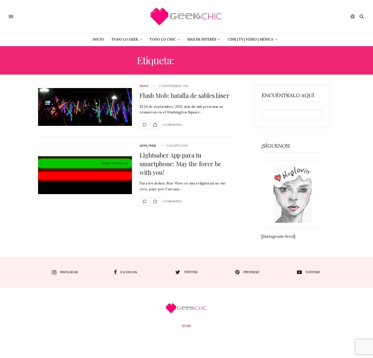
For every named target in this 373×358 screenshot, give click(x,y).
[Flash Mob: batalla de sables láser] (85, 107)
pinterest (251, 272)
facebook (129, 272)
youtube (313, 272)
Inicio (98, 39)
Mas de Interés (201, 39)
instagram (69, 272)
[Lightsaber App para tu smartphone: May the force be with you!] (85, 175)
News (144, 86)
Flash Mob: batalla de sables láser (184, 95)
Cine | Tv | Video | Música (250, 39)
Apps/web (148, 145)
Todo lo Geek (125, 39)
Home (186, 326)
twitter (191, 272)
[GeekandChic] (186, 16)
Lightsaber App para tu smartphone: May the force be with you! (180, 163)
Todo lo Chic (163, 39)
